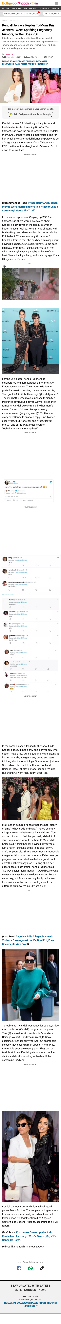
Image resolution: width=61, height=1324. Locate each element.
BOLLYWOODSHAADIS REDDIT (14, 64)
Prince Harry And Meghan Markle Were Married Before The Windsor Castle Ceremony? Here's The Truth (30, 206)
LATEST (5, 8)
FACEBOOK (30, 61)
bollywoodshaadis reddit (31, 1303)
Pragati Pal (9, 54)
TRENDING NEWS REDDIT (38, 64)
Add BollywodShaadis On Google (21, 14)
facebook (36, 1299)
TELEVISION (44, 8)
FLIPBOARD (20, 61)
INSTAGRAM (41, 61)
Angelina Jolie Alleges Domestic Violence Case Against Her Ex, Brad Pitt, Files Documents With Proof (28, 940)
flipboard (24, 1299)
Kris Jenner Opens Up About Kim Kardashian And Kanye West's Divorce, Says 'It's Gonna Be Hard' (29, 1236)
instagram (10, 1303)
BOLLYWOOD (30, 8)
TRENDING (17, 8)
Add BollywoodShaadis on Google (32, 114)
